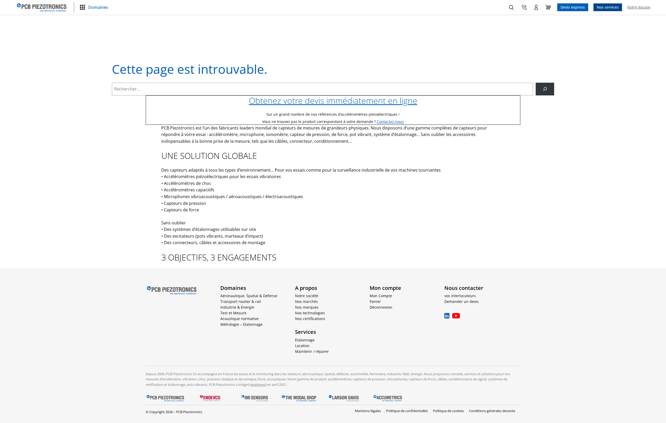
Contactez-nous (390, 121)
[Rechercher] (545, 89)
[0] (548, 7)
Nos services (608, 7)
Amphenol (258, 384)
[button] (93, 7)
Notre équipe (638, 7)
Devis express (573, 7)
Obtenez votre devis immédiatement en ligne (333, 100)
